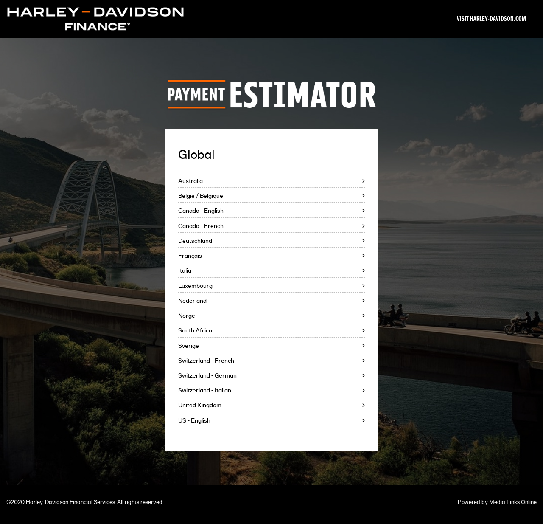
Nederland (192, 301)
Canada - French (201, 226)
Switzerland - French (206, 361)
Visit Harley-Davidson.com (491, 19)
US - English (194, 420)
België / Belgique (200, 196)
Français (190, 256)
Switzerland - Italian (204, 390)
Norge (186, 316)
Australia (190, 181)
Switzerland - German (207, 375)
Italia (184, 271)
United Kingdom (199, 405)
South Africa (195, 330)
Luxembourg (195, 286)
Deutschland (195, 241)
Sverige (188, 346)
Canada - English (201, 211)
